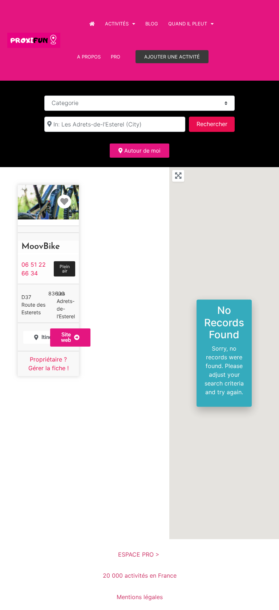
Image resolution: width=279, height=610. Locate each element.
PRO (115, 57)
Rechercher (215, 124)
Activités (117, 24)
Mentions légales (140, 597)
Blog (151, 24)
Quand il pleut (187, 24)
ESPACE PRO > (139, 554)
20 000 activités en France (140, 575)
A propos (89, 57)
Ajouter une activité (172, 57)
